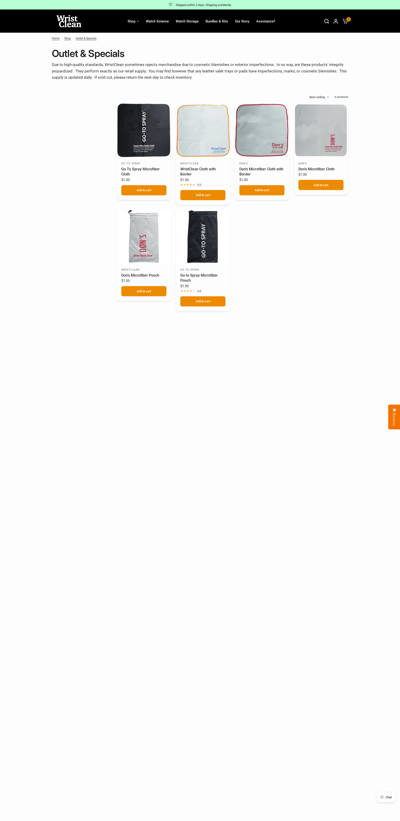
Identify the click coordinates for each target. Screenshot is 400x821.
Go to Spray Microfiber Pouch (199, 278)
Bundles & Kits (217, 21)
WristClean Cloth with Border (198, 171)
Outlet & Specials (86, 38)
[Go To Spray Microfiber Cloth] (144, 130)
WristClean (189, 163)
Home (55, 38)
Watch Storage (187, 21)
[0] (344, 21)
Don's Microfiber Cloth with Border (261, 171)
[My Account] (335, 21)
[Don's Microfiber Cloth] (321, 130)
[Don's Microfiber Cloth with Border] (262, 130)
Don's (243, 163)
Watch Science (157, 21)
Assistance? (265, 21)
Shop (131, 21)
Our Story (242, 21)
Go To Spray (131, 163)
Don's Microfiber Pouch (140, 275)
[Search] (326, 21)
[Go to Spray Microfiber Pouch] (203, 236)
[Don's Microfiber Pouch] (144, 236)
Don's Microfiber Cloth (316, 169)
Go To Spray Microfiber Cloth (140, 171)
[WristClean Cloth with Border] (203, 130)
